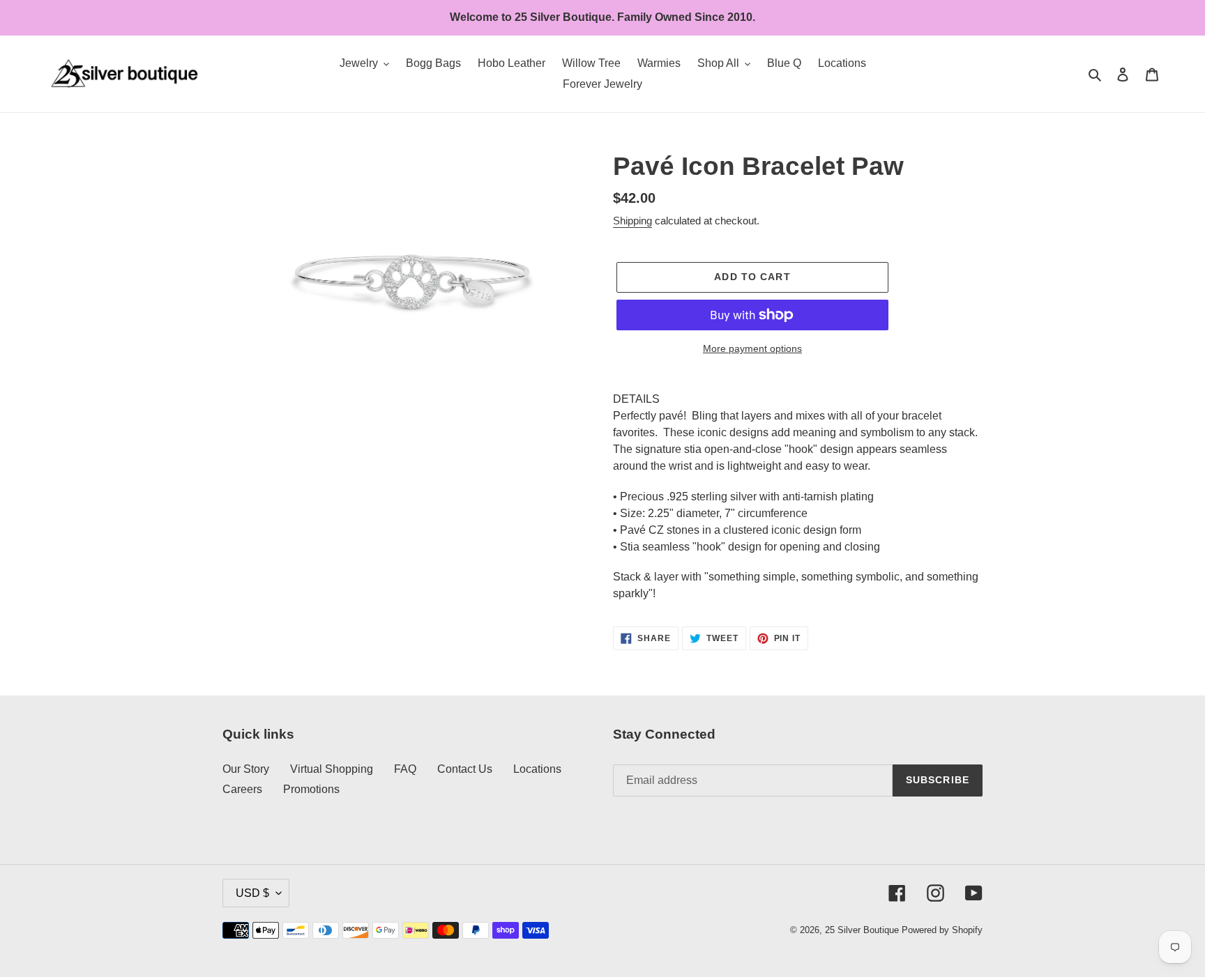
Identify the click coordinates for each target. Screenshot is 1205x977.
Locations (537, 769)
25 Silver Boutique (862, 930)
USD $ (252, 893)
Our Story (245, 769)
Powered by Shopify (942, 930)
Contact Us (464, 769)
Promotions (311, 789)
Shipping (632, 220)
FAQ (405, 769)
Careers (242, 789)
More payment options (752, 348)
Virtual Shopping (331, 769)
